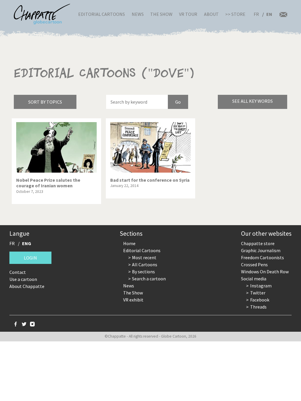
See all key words (252, 101)
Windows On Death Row (265, 271)
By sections (143, 271)
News (138, 14)
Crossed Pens (254, 264)
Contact (17, 272)
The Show (161, 14)
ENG (26, 243)
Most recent (144, 257)
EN (269, 14)
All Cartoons (144, 264)
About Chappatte (26, 286)
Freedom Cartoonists (262, 257)
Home (129, 243)
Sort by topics (45, 102)
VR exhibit (133, 300)
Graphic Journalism (260, 250)
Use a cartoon (23, 279)
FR (256, 14)
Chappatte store (258, 243)
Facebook (259, 300)
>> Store (235, 14)
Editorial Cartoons (101, 14)
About (211, 14)
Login (30, 258)
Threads (258, 307)
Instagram (261, 286)
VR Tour (188, 14)
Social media (253, 279)
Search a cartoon (149, 279)
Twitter (257, 293)
